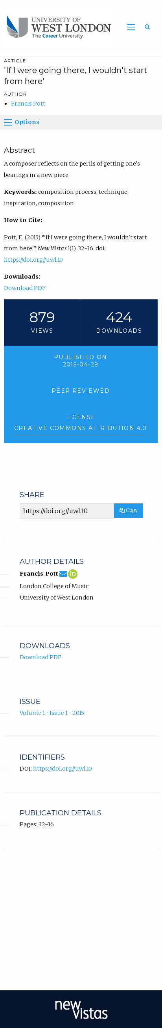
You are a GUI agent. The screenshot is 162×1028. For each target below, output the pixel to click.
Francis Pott (28, 103)
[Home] (56, 27)
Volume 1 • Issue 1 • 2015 (52, 712)
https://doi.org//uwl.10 (33, 259)
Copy (131, 510)
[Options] (8, 122)
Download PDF (25, 288)
